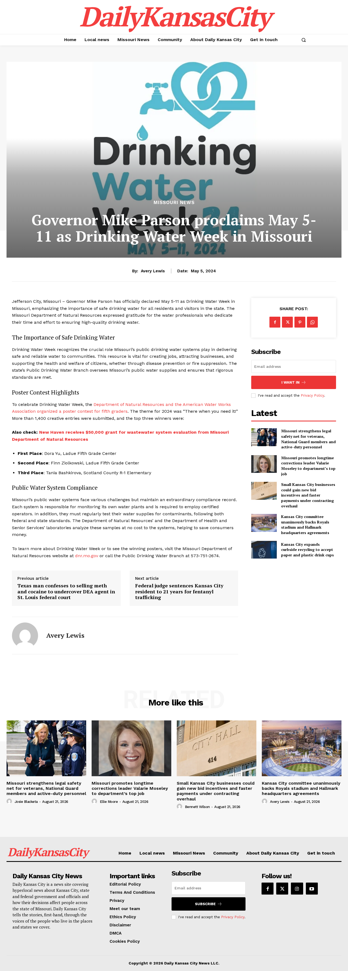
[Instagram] (297, 889)
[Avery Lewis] (25, 635)
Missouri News (174, 202)
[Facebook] (274, 322)
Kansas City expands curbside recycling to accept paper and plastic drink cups (307, 549)
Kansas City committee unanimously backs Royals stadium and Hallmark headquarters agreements (305, 524)
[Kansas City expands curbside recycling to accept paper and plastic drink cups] (263, 550)
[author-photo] (10, 801)
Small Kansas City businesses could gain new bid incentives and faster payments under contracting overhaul (308, 495)
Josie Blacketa (26, 802)
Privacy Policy (312, 395)
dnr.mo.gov (86, 555)
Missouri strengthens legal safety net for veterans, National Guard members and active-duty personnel (308, 438)
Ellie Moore (109, 802)
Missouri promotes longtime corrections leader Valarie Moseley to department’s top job (308, 465)
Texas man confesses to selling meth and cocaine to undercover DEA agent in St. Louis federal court (66, 591)
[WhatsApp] (312, 322)
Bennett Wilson (197, 807)
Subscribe (205, 904)
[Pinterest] (299, 322)
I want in (290, 382)
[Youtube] (312, 889)
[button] (303, 39)
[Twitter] (287, 322)
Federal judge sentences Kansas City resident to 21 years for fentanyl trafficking (179, 591)
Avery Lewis (153, 271)
